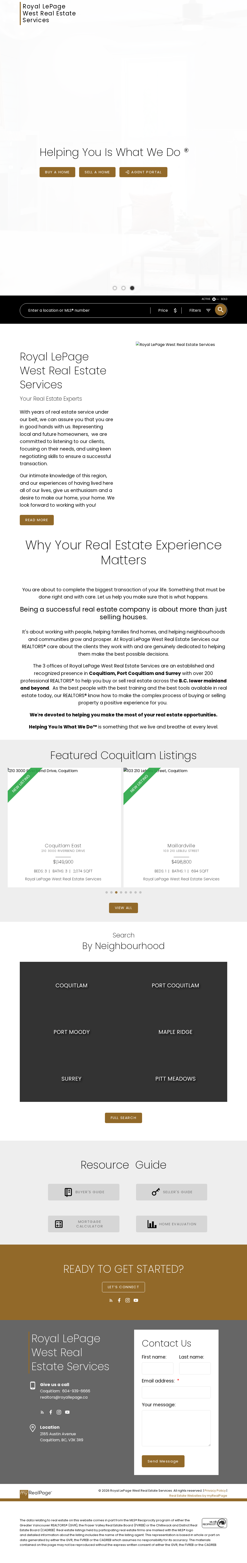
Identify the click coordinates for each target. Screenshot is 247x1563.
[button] (11, 132)
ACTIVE (206, 299)
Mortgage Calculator (89, 1223)
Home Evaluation (178, 1224)
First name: (154, 1357)
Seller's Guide (178, 1192)
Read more (36, 520)
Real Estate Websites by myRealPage (198, 1496)
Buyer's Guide (90, 1192)
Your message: (159, 1404)
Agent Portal (146, 172)
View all (123, 908)
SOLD (224, 299)
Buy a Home (57, 172)
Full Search (124, 1118)
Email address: (159, 1381)
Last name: (191, 1357)
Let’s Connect (123, 1287)
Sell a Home (97, 172)
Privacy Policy (215, 1491)
